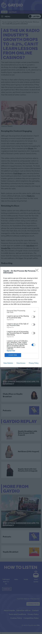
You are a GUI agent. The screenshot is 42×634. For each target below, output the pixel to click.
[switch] (33, 317)
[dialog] (21, 317)
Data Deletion (8, 363)
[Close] (38, 271)
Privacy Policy (34, 363)
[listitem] (21, 311)
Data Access (21, 363)
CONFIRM (13, 355)
